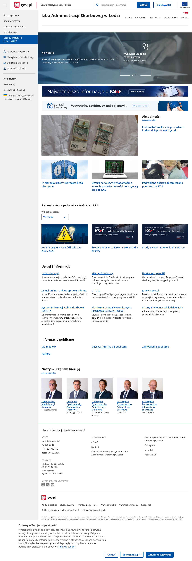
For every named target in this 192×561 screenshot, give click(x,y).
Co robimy (140, 17)
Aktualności (154, 17)
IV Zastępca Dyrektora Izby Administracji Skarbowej (149, 405)
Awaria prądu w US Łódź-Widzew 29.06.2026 (61, 249)
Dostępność (150, 445)
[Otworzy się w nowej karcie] (43, 485)
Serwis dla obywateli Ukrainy (19, 97)
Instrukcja (149, 450)
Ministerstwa (10, 32)
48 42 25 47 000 (49, 467)
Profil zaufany (10, 78)
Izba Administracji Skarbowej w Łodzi (80, 15)
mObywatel (164, 5)
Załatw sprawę (170, 17)
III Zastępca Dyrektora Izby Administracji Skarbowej (124, 405)
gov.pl (52, 497)
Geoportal (146, 504)
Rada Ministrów (12, 20)
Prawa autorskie (108, 504)
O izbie (128, 17)
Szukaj (144, 4)
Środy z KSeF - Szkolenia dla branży (163, 247)
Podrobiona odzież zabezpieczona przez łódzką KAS (162, 184)
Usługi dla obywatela (17, 51)
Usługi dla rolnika (15, 68)
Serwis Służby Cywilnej (14, 90)
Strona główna (14, 15)
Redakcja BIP (151, 454)
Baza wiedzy (9, 84)
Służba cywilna (67, 504)
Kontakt (184, 17)
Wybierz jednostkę (57, 211)
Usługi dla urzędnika (17, 62)
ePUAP (94, 442)
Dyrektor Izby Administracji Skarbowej (48, 404)
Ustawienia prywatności (93, 510)
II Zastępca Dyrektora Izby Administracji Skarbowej (99, 405)
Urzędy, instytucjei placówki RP (13, 39)
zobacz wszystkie (149, 120)
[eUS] (114, 106)
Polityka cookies (49, 504)
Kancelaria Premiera (14, 26)
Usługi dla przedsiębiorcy (20, 57)
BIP (95, 504)
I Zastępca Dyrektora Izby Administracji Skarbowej (74, 405)
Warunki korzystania (128, 504)
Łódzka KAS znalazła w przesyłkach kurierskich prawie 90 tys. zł (163, 128)
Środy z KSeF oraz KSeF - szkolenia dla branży (115, 249)
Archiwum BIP (98, 437)
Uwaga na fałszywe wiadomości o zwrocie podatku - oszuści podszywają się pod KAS (115, 186)
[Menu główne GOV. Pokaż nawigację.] (5, 5)
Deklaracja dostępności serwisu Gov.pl (60, 510)
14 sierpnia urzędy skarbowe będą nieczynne (62, 184)
